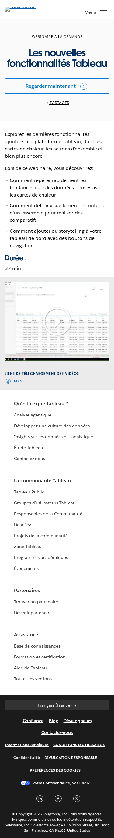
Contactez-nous (29, 458)
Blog (53, 720)
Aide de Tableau (30, 668)
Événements (26, 568)
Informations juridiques (27, 744)
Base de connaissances (37, 646)
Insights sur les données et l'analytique (53, 436)
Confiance (33, 720)
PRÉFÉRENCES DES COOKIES (55, 770)
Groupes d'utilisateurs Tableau (45, 503)
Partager (59, 102)
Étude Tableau (28, 447)
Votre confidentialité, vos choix (61, 783)
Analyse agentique (32, 415)
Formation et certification (40, 657)
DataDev (22, 524)
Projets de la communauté (41, 535)
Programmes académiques (41, 557)
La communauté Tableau (42, 480)
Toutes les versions (33, 679)
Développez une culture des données (52, 426)
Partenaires (27, 590)
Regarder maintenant (51, 86)
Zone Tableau (28, 546)
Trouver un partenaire (36, 601)
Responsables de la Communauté (48, 514)
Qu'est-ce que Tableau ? (41, 403)
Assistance (26, 634)
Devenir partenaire (33, 612)
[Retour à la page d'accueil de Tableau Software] (26, 6)
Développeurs (78, 720)
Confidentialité (26, 757)
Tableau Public (29, 492)
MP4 (18, 381)
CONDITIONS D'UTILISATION (79, 744)
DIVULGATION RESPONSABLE (70, 757)
